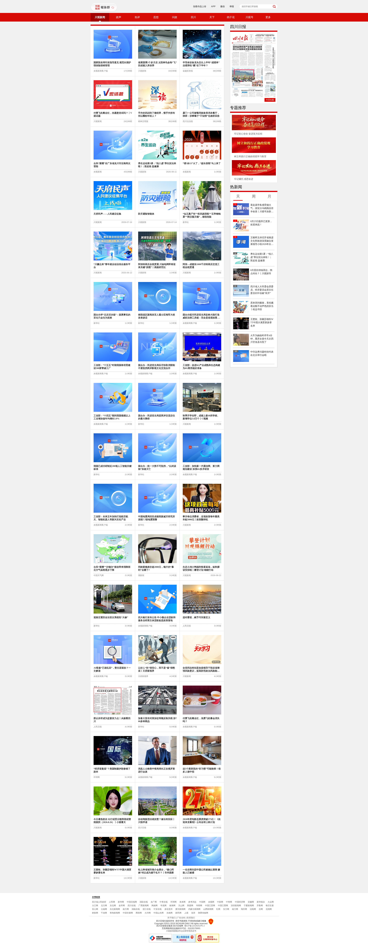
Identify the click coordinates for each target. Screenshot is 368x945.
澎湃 (193, 913)
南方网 (126, 909)
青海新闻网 (115, 913)
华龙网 (163, 905)
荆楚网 (190, 905)
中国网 (202, 902)
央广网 (154, 902)
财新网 (95, 913)
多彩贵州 (168, 909)
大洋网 (148, 913)
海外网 (244, 909)
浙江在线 (147, 909)
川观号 (249, 17)
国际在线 (144, 902)
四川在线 (132, 905)
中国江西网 (223, 905)
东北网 (113, 905)
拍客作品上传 (199, 6)
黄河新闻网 (180, 909)
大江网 (95, 905)
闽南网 (155, 905)
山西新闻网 (208, 909)
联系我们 (191, 918)
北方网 (104, 905)
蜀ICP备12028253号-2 (194, 926)
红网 (218, 909)
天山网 (181, 905)
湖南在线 (136, 909)
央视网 (211, 902)
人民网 (112, 902)
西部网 (139, 913)
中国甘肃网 (128, 913)
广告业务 (181, 918)
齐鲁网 (260, 905)
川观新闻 (100, 17)
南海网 (172, 905)
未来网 (182, 902)
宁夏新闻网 (249, 905)
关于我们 (171, 918)
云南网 (104, 909)
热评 (137, 17)
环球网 (173, 902)
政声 (118, 17)
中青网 (229, 902)
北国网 (269, 909)
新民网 (178, 913)
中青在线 (164, 902)
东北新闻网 (115, 909)
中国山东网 (159, 913)
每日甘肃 (270, 905)
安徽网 (251, 902)
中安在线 (158, 909)
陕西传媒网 (203, 913)
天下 (212, 17)
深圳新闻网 (236, 905)
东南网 (169, 913)
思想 (156, 17)
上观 (186, 913)
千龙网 (104, 913)
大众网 (271, 902)
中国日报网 (132, 902)
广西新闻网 (144, 905)
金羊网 (122, 905)
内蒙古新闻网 (194, 909)
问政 (174, 17)
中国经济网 (240, 902)
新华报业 (261, 902)
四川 (193, 17)
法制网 (253, 909)
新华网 (121, 902)
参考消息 (192, 902)
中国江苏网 (210, 905)
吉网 (261, 909)
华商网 (199, 905)
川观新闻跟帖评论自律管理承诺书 (181, 931)
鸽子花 (231, 17)
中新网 (220, 902)
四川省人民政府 (99, 902)
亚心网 (95, 909)
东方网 (226, 909)
